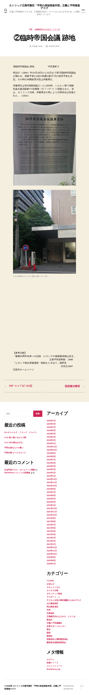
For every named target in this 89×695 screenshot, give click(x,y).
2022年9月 (51, 489)
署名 (48, 629)
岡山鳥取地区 (52, 607)
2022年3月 (51, 499)
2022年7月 (51, 492)
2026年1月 (51, 421)
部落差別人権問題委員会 (57, 639)
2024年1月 (51, 443)
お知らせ (50, 584)
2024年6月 (51, 430)
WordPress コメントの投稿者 (17, 473)
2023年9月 (51, 453)
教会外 (49, 620)
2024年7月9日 (54, 46)
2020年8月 (51, 560)
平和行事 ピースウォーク (16, 453)
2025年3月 (51, 424)
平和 (30, 29)
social (40, 46)
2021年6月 (51, 528)
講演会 (49, 636)
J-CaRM (50, 581)
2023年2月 (51, 473)
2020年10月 (52, 554)
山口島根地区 (52, 603)
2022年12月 (52, 479)
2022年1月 (51, 505)
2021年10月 (52, 515)
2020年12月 (52, 547)
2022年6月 (51, 495)
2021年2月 (51, 541)
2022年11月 (52, 482)
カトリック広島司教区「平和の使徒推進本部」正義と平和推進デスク (44, 6)
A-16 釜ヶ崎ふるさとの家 (15, 437)
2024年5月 (51, 434)
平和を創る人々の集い (14, 448)
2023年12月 (52, 447)
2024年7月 (51, 427)
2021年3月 (51, 538)
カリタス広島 (52, 590)
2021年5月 (51, 531)
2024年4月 (51, 437)
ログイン (50, 659)
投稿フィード (52, 663)
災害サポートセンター (56, 626)
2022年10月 (52, 486)
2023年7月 (51, 460)
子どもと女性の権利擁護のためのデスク (64, 600)
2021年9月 (51, 518)
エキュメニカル (53, 587)
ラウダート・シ (53, 597)
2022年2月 (51, 502)
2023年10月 (52, 450)
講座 (48, 633)
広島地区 (50, 613)
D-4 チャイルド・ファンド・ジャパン (20, 432)
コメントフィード (54, 666)
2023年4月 (51, 466)
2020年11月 (52, 551)
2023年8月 (51, 456)
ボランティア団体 (54, 594)
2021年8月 (51, 521)
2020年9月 (51, 557)
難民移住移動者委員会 (56, 642)
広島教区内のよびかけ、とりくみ (47, 29)
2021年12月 (52, 508)
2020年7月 (51, 564)
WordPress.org (53, 669)
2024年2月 (51, 440)
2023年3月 (51, 469)
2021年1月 (51, 544)
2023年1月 (51, 476)
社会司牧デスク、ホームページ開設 (19, 470)
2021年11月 (52, 512)
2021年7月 (51, 525)
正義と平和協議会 (54, 623)
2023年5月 (51, 463)
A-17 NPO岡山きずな (13, 442)
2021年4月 (51, 534)
